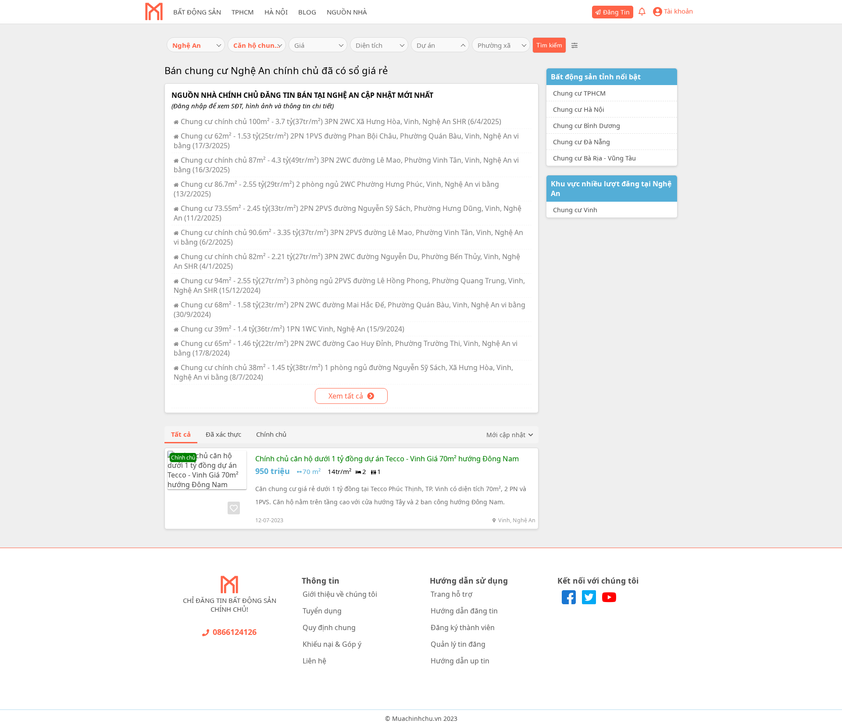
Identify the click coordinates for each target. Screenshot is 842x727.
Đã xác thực (223, 434)
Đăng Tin (616, 12)
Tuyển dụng (322, 611)
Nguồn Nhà (347, 11)
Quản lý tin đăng (458, 644)
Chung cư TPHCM (579, 93)
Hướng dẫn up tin (460, 661)
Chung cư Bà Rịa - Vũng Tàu (594, 157)
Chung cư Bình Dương (586, 125)
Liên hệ (314, 661)
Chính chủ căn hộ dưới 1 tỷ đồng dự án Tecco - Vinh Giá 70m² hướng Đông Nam (387, 458)
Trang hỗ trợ (451, 594)
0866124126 (235, 632)
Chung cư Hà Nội (578, 109)
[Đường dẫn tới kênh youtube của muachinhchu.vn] (609, 601)
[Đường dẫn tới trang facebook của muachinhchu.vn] (570, 601)
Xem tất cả (346, 396)
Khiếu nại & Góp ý (332, 644)
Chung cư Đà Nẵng (581, 141)
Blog (307, 11)
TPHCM (243, 11)
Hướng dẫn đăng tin (464, 611)
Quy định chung (329, 627)
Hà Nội (276, 11)
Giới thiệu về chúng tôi (340, 594)
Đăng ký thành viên (463, 627)
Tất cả (181, 434)
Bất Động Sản (197, 11)
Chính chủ (271, 434)
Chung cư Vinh (575, 209)
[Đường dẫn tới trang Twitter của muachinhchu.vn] (590, 601)
